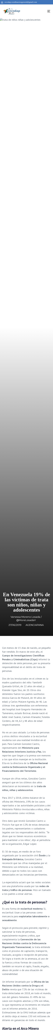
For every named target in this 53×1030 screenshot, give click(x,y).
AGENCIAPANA (35, 625)
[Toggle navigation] (42, 11)
